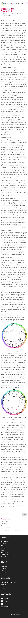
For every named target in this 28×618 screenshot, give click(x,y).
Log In (22, 3)
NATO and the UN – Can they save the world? (11, 530)
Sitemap (3, 588)
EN (18, 3)
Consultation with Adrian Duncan (8, 582)
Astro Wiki (3, 556)
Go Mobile (3, 543)
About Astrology (4, 541)
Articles (2, 545)
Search (24, 514)
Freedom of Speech (5, 554)
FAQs (2, 570)
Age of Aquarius (4, 521)
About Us (3, 548)
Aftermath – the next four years (8, 525)
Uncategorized (7, 15)
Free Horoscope (4, 552)
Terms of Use (4, 568)
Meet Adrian (4, 586)
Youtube (6, 603)
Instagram (6, 606)
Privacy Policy (4, 566)
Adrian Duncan (5, 13)
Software (3, 550)
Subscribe (3, 584)
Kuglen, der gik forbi (5, 527)
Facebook (6, 598)
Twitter (5, 601)
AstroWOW (17, 614)
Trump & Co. (4, 523)
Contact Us (3, 572)
